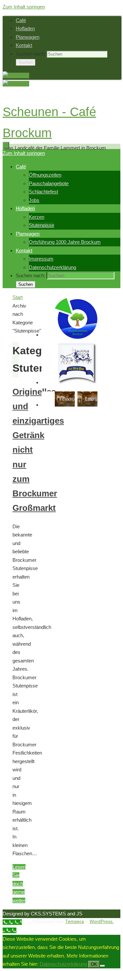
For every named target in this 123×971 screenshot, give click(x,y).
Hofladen (25, 28)
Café (21, 20)
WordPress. (102, 921)
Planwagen (27, 37)
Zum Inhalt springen (24, 7)
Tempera (74, 921)
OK (94, 964)
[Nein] (102, 966)
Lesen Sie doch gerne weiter (19, 883)
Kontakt (24, 45)
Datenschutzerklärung (63, 964)
